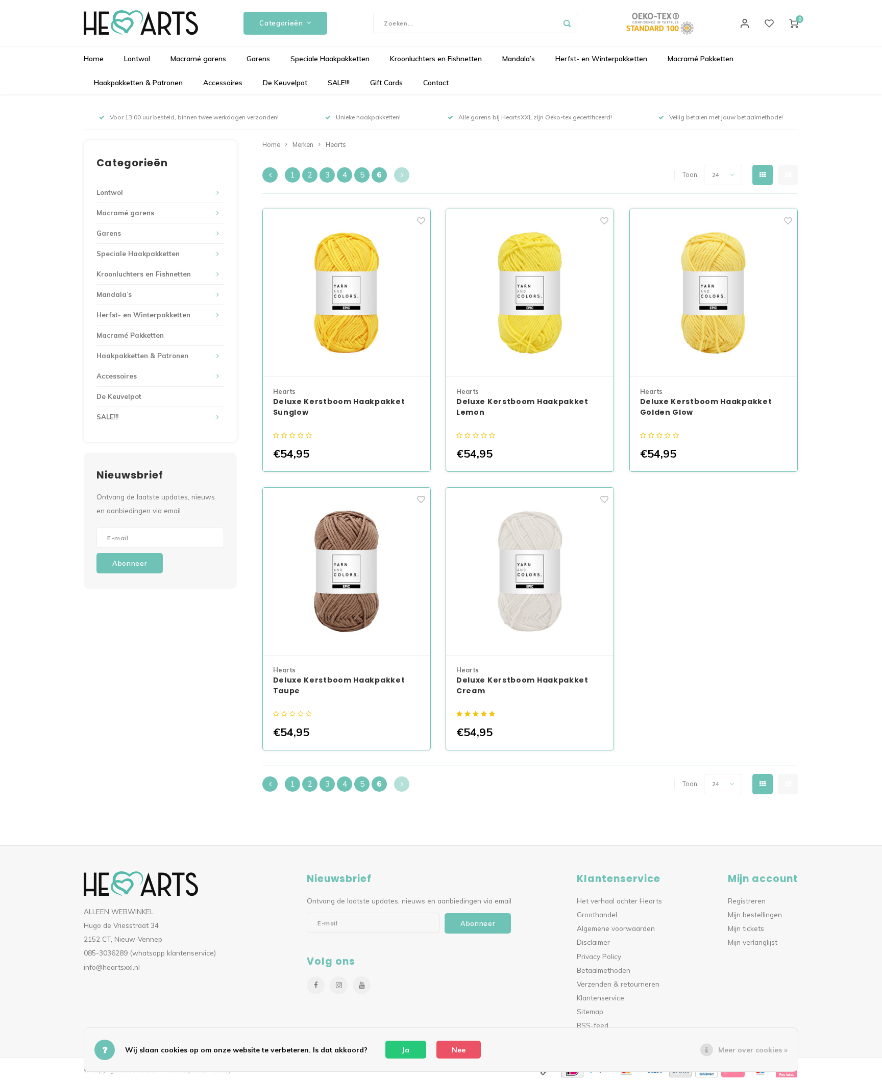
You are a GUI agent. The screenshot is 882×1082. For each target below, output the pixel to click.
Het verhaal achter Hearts (619, 900)
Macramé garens (198, 58)
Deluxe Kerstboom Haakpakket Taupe (339, 685)
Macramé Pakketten (700, 58)
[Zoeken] (567, 23)
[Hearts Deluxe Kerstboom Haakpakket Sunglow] (346, 293)
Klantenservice (600, 997)
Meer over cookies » (753, 1049)
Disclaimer (593, 942)
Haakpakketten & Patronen (138, 82)
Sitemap (590, 1011)
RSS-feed (592, 1025)
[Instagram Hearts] (339, 985)
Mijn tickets (746, 928)
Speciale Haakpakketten (330, 58)
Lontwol (137, 58)
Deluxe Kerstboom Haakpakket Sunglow (339, 406)
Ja (405, 1049)
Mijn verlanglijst (752, 942)
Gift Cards (386, 82)
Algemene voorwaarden (616, 928)
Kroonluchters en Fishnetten (436, 58)
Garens (258, 58)
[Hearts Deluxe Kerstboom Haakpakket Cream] (530, 572)
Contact (436, 82)
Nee (458, 1049)
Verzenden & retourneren (618, 983)
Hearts (336, 144)
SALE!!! (339, 82)
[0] (793, 23)
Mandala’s (518, 58)
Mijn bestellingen (755, 914)
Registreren (747, 900)
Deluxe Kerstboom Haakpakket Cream (522, 685)
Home (94, 58)
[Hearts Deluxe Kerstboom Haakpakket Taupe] (346, 572)
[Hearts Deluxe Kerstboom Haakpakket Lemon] (530, 293)
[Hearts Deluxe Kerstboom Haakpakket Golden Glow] (713, 293)
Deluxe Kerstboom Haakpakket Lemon (522, 406)
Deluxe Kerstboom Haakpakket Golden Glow (706, 406)
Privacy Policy (599, 956)
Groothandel (597, 914)
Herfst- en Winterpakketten (601, 58)
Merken (302, 144)
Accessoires (222, 82)
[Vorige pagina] (270, 175)
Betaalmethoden (603, 970)
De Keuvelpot (285, 82)
